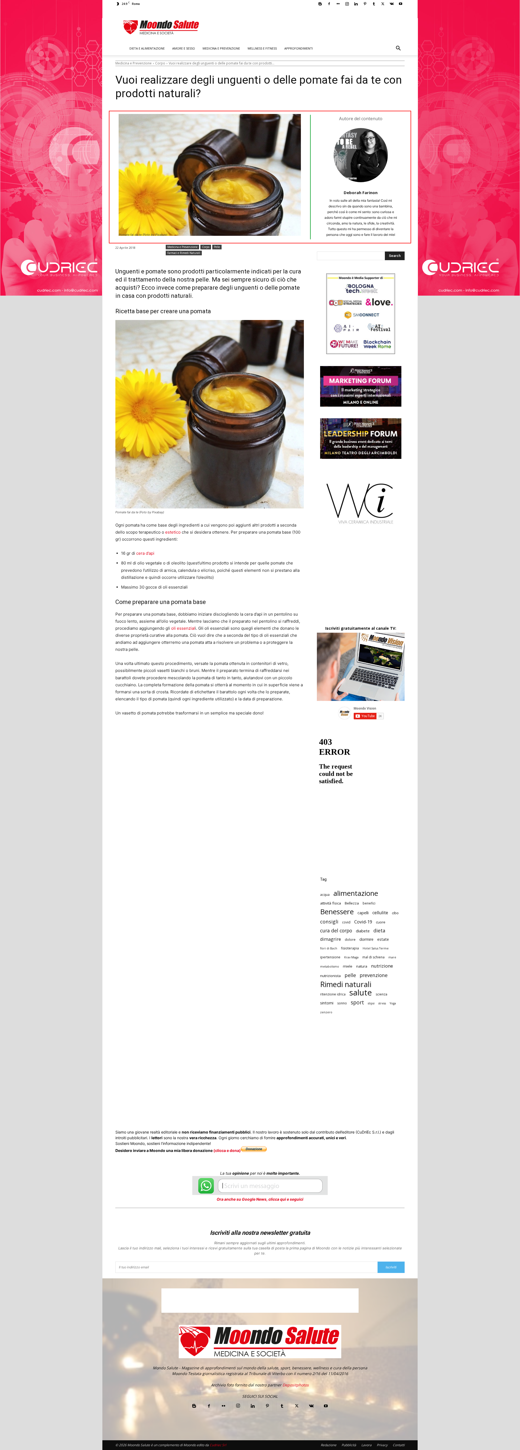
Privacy (382, 1445)
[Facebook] (329, 4)
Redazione (328, 1445)
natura (361, 966)
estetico (173, 532)
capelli (363, 912)
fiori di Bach (328, 948)
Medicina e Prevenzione (221, 48)
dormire (366, 939)
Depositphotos (295, 1384)
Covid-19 (363, 922)
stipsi (371, 1003)
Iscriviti (391, 1267)
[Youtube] (400, 4)
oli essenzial (183, 628)
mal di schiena (373, 957)
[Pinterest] (365, 4)
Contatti (399, 1445)
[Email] (223, 733)
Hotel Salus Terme (376, 948)
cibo (395, 912)
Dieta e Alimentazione (147, 48)
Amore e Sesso (183, 48)
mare (392, 957)
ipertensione (330, 957)
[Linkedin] (356, 4)
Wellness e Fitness (262, 48)
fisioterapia (350, 948)
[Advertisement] (360, 579)
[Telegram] (248, 733)
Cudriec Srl (217, 1445)
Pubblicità (349, 1445)
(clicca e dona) (227, 1150)
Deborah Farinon (361, 192)
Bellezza (352, 903)
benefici (369, 903)
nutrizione (382, 966)
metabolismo (329, 966)
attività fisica (330, 903)
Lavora (366, 1445)
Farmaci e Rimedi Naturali (183, 253)
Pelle (217, 247)
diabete (363, 930)
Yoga (393, 1003)
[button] (398, 48)
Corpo (160, 63)
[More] (261, 733)
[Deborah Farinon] (361, 155)
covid (346, 922)
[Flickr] (338, 4)
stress (382, 1003)
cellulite (380, 913)
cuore (380, 922)
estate (383, 939)
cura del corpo (336, 930)
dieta (379, 930)
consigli (329, 921)
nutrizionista (330, 975)
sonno (342, 1003)
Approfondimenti (298, 48)
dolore (350, 939)
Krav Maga (351, 957)
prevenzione (374, 975)
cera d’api (144, 553)
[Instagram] (347, 4)
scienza (381, 994)
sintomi (326, 1002)
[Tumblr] (374, 4)
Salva (186, 733)
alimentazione (355, 893)
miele (347, 966)
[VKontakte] (392, 4)
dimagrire (330, 939)
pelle (350, 975)
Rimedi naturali (345, 984)
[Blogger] (320, 4)
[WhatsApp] (198, 733)
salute (360, 992)
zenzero (326, 1012)
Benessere (337, 912)
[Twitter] (383, 4)
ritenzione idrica (333, 994)
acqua (325, 894)
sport (357, 1002)
